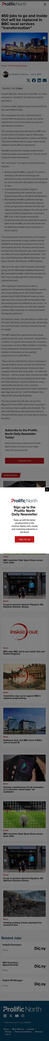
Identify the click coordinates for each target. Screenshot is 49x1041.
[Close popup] (47, 489)
